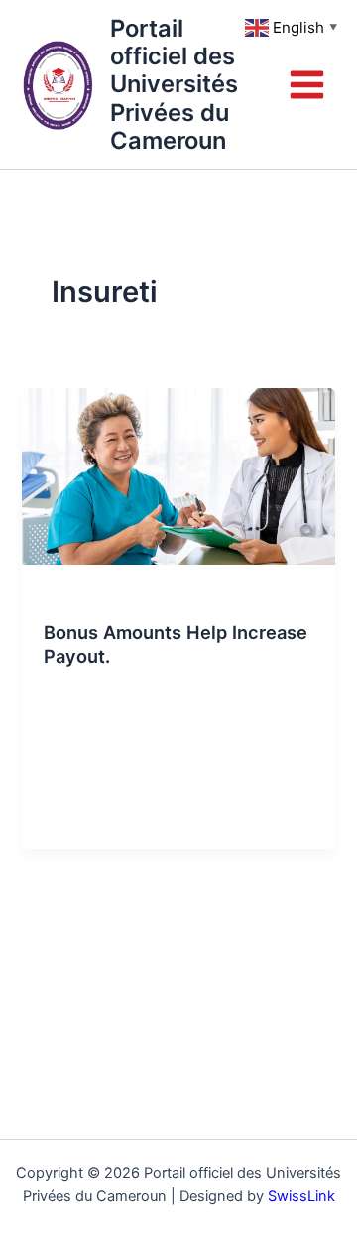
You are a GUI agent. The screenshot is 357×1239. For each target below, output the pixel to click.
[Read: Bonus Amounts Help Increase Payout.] (178, 475)
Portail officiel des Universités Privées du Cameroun (174, 84)
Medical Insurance (100, 597)
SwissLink (301, 1196)
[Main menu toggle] (307, 84)
